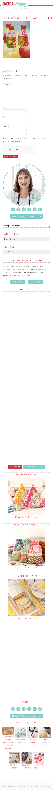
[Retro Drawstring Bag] (26, 547)
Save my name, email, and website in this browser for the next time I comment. (26, 139)
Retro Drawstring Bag (26, 568)
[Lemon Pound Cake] (26, 597)
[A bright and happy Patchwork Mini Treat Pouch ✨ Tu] (26, 335)
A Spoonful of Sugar (14, 10)
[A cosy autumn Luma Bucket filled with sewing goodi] (26, 363)
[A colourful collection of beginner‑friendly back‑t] (26, 391)
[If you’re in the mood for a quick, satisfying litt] (26, 447)
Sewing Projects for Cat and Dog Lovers (8, 744)
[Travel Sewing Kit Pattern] (26, 496)
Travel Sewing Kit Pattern (26, 517)
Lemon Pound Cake (26, 618)
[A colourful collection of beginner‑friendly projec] (26, 307)
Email (5, 117)
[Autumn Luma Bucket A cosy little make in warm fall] (26, 419)
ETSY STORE (35, 282)
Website (6, 126)
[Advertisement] (26, 654)
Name (6, 108)
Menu (26, 8)
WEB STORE (17, 282)
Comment (7, 84)
